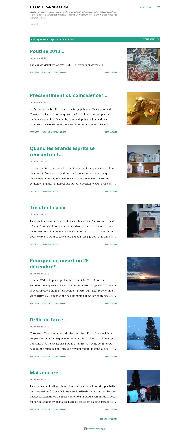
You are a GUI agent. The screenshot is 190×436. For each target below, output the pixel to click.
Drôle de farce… (48, 319)
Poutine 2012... (47, 51)
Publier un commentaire (54, 72)
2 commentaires (50, 191)
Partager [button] (34, 72)
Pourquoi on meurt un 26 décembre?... (59, 263)
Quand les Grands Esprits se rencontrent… (62, 151)
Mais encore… (46, 372)
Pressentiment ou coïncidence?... (68, 95)
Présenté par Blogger (96, 428)
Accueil (34, 24)
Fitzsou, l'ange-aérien (49, 7)
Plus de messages (108, 419)
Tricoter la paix (47, 207)
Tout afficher (151, 39)
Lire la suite (111, 72)
